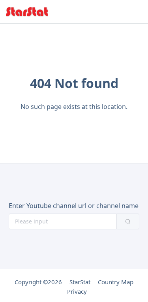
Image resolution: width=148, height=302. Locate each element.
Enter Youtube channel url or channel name (74, 205)
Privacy (77, 291)
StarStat (79, 282)
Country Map (115, 282)
